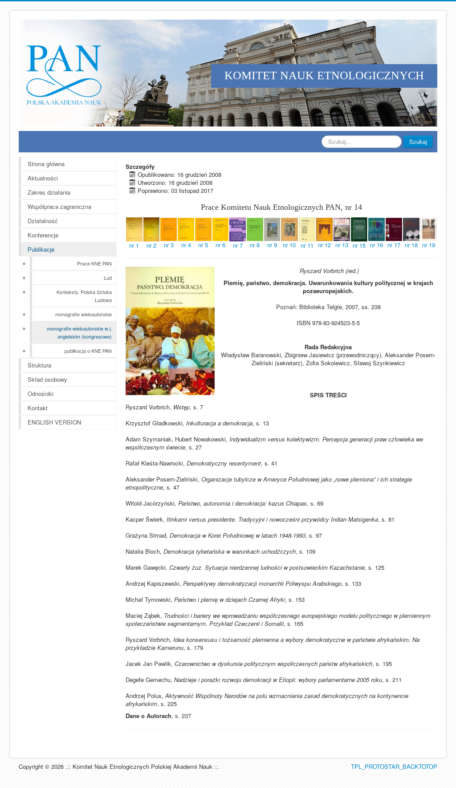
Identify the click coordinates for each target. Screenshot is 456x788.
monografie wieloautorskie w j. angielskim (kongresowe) (79, 332)
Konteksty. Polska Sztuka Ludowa (84, 295)
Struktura (39, 365)
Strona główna (46, 163)
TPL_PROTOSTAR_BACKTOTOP (394, 766)
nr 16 (376, 245)
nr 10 (289, 245)
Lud (108, 277)
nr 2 (151, 245)
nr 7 (238, 245)
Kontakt (38, 408)
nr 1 (134, 245)
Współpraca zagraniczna (59, 206)
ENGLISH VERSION (54, 422)
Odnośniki (40, 393)
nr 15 (359, 245)
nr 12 (324, 245)
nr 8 (255, 245)
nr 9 (272, 245)
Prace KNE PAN (94, 263)
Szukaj (418, 141)
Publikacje (41, 249)
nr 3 (169, 245)
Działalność (43, 220)
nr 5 (203, 245)
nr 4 (186, 245)
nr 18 (411, 245)
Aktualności (43, 178)
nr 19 (428, 245)
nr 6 (220, 245)
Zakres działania (49, 192)
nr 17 (393, 245)
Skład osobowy (47, 379)
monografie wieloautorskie (83, 314)
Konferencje (43, 235)
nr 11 (307, 245)
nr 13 (341, 245)
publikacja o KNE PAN (88, 350)
